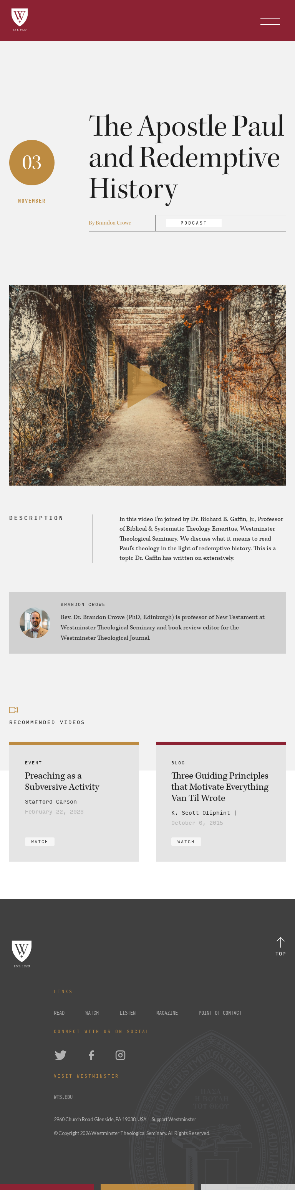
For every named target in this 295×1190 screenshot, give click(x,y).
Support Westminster (174, 1119)
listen (127, 1013)
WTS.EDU (63, 1097)
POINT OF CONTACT (220, 1013)
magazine (167, 1013)
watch (92, 1013)
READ (59, 1013)
